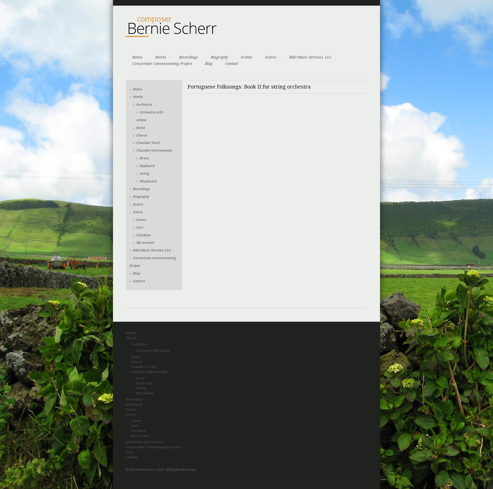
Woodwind (148, 181)
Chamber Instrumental (154, 150)
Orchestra (144, 104)
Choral (141, 135)
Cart (139, 227)
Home (137, 57)
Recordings (188, 57)
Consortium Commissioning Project (162, 64)
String (144, 173)
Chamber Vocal (148, 143)
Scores (270, 57)
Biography (219, 57)
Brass (144, 158)
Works (160, 57)
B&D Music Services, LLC (310, 57)
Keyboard (147, 166)
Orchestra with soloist (153, 351)
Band (140, 128)
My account (145, 242)
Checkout (143, 235)
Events (246, 57)
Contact (231, 64)
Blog (208, 64)
